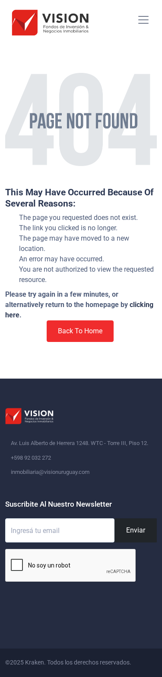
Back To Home (80, 331)
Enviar (135, 530)
